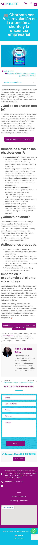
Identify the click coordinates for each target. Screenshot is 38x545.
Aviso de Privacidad (19, 497)
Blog (19, 492)
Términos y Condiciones (19, 501)
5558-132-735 (8, 336)
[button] (35, 4)
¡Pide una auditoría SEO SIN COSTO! (19, 139)
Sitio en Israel (19, 539)
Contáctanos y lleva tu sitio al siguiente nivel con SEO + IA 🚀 (19, 326)
